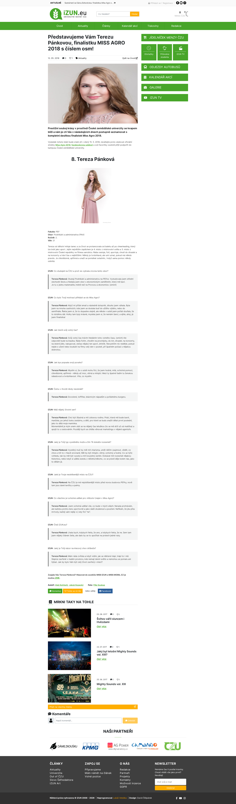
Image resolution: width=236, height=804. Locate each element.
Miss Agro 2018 (62, 145)
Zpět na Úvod (129, 58)
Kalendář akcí (130, 25)
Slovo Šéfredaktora (61, 779)
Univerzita (56, 773)
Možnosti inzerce (130, 783)
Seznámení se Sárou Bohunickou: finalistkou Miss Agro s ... (89, 3)
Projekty (125, 776)
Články (106, 25)
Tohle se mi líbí (74, 591)
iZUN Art (55, 783)
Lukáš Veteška (120, 798)
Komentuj (56, 591)
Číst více (101, 626)
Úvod (60, 25)
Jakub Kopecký (76, 585)
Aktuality (83, 25)
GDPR (123, 786)
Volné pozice (93, 776)
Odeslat (131, 720)
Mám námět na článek (98, 773)
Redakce (176, 25)
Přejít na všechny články (61, 707)
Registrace (168, 3)
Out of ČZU (57, 776)
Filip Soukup (99, 585)
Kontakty (125, 779)
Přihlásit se (155, 3)
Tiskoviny (153, 25)
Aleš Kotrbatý (61, 585)
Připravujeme (93, 769)
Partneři (125, 773)
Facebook (106, 591)
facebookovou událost (82, 145)
